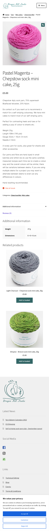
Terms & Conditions (13, 491)
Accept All (24, 514)
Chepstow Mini (29, 15)
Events (8, 487)
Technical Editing (12, 478)
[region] (24, 513)
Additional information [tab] (12, 206)
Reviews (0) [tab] (7, 213)
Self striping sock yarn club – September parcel (24, 428)
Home (7, 15)
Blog (7, 482)
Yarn (12, 15)
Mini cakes (19, 15)
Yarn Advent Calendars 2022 (16, 420)
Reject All (24, 526)
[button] (43, 25)
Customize (24, 520)
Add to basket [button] (24, 300)
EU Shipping (10, 424)
